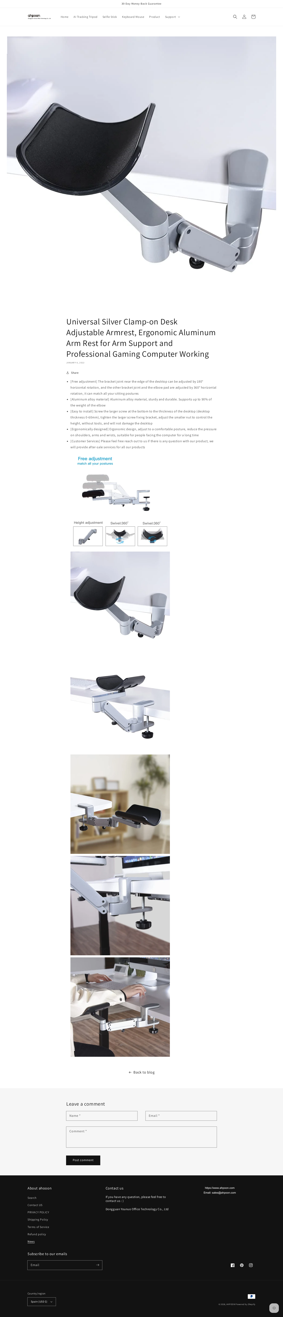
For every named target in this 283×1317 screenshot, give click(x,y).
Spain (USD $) (39, 1301)
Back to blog (144, 1072)
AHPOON (230, 1304)
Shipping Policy (38, 1219)
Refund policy (37, 1234)
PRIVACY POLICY (38, 1212)
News (31, 1241)
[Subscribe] (97, 1265)
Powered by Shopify (245, 1304)
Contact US (35, 1205)
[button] (172, 16)
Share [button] (75, 373)
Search (32, 1198)
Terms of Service (38, 1227)
